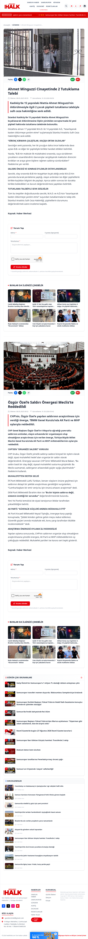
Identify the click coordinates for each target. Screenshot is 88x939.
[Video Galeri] (76, 6)
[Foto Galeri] (72, 6)
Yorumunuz (15, 241)
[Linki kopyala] (28, 79)
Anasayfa (7, 25)
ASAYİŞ (32, 6)
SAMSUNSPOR (46, 2)
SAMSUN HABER (33, 2)
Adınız (13, 233)
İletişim (48, 898)
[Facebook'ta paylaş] (15, 79)
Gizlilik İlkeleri (51, 895)
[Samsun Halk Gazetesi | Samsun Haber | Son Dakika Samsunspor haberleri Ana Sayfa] (12, 6)
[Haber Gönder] (80, 6)
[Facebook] (3, 906)
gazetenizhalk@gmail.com (14, 918)
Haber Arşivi (35, 915)
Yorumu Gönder (21, 267)
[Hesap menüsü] (85, 6)
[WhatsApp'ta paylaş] (24, 79)
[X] (8, 906)
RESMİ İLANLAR (52, 6)
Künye (48, 901)
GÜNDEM (56, 2)
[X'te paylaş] (20, 79)
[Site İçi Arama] (66, 6)
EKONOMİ (40, 6)
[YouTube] (17, 906)
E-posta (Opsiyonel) (52, 233)
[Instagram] (13, 906)
